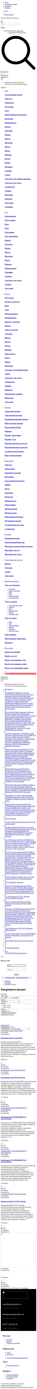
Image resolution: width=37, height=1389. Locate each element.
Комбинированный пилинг (16, 419)
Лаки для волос (11, 330)
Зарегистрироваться (22, 977)
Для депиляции (11, 236)
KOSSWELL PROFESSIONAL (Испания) (19, 833)
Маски (7, 135)
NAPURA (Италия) (11, 877)
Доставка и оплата (13, 1365)
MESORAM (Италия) (18, 870)
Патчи (7, 159)
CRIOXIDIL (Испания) (12, 746)
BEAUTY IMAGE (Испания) (14, 716)
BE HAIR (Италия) (23, 714)
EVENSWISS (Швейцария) (21, 779)
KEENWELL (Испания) (26, 827)
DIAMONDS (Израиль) (12, 758)
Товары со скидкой (13, 1343)
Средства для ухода (13, 183)
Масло (7, 139)
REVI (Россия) (17, 903)
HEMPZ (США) (16, 808)
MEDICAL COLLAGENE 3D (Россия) (17, 859)
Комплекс (9, 119)
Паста (7, 358)
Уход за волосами (12, 585)
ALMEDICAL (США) (12, 702)
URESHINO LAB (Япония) (20, 935)
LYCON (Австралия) (18, 849)
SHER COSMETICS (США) (21, 914)
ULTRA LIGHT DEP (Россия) (15, 934)
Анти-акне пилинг (13, 411)
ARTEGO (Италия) (17, 707)
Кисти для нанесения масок (16, 668)
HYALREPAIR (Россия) (13, 813)
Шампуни (9, 398)
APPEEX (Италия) (20, 703)
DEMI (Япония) (29, 753)
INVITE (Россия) (10, 818)
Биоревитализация (13, 473)
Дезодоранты (10, 216)
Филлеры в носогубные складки (19, 546)
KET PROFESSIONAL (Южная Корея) (18, 829)
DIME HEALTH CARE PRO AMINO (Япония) (18, 759)
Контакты (10, 1354)
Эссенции (9, 207)
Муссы (7, 147)
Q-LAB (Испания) (11, 896)
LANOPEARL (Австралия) (19, 843)
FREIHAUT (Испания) (18, 790)
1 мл (7, 1005)
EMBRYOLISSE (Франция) (19, 774)
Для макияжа (10, 635)
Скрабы (8, 171)
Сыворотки (10, 187)
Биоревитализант (12, 538)
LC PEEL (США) (17, 845)
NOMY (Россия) (23, 877)
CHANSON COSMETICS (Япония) (17, 740)
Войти (16, 974)
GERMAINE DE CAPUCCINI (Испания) (18, 795)
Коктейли (9, 493)
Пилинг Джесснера (13, 435)
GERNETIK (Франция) (12, 797)
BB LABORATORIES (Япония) (15, 712)
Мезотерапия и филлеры (15, 639)
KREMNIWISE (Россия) (13, 834)
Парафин (9, 272)
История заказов (12, 1376)
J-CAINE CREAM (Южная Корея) (16, 822)
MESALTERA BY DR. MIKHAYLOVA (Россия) (20, 863)
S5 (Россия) (8, 909)
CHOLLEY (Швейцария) (13, 742)
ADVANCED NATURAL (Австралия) (17, 694)
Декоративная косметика (15, 115)
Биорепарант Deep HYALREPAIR (13, 1077)
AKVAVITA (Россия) (12, 698)
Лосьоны (8, 131)
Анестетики (10, 469)
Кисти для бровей (12, 652)
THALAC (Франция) (25, 928)
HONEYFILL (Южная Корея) (21, 810)
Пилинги (9, 167)
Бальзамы (9, 107)
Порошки (9, 366)
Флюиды (8, 199)
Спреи (7, 175)
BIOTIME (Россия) (27, 725)
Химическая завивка (14, 394)
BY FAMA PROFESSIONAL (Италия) (17, 729)
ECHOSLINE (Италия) (12, 769)
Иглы (7, 489)
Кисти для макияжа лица (16, 664)
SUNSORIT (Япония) (18, 923)
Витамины (9, 477)
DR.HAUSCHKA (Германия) (14, 764)
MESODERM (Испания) (19, 866)
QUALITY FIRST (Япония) (14, 898)
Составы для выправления (16, 370)
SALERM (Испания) (20, 909)
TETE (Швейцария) (11, 928)
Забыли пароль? (10, 977)
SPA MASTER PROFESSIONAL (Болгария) (19, 918)
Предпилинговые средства (16, 447)
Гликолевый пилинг (13, 415)
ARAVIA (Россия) (21, 705)
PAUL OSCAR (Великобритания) (16, 886)
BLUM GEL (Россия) (12, 726)
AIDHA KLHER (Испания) (21, 696)
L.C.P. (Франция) (10, 840)
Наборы (8, 155)
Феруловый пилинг (13, 455)
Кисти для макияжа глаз (15, 660)
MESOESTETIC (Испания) (14, 868)
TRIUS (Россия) (10, 930)
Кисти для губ (11, 656)
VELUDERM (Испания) (13, 941)
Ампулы (8, 99)
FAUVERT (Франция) (17, 787)
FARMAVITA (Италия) (12, 785)
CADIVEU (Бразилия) (12, 733)
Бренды (9, 1341)
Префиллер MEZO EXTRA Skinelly (13, 1201)
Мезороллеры (11, 513)
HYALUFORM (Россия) (20, 815)
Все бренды (9, 689)
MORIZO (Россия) (26, 873)
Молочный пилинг (13, 427)
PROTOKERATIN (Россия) (24, 893)
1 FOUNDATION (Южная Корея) (16, 953)
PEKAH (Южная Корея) (26, 888)
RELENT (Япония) (11, 902)
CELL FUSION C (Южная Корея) (24, 739)
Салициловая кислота (14, 525)
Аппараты (9, 103)
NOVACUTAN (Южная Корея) (21, 879)
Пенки (7, 163)
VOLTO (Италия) (27, 941)
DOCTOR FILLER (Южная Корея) (22, 762)
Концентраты (10, 123)
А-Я (6, 951)
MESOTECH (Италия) (19, 872)
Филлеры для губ (12, 550)
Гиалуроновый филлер (15, 542)
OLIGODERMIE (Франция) (14, 882)
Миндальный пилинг (14, 423)
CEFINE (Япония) (17, 737)
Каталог (9, 1339)
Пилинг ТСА (10, 439)
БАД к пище (10, 220)
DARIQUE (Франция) (12, 749)
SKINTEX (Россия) (23, 918)
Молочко (9, 143)
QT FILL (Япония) (23, 896)
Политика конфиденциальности (17, 1358)
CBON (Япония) (17, 735)
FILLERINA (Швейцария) (19, 788)
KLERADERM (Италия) (21, 831)
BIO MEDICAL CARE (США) (21, 723)
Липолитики (10, 505)
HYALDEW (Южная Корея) (25, 811)
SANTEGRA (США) (19, 912)
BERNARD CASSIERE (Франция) (16, 719)
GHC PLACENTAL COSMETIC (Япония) (19, 798)
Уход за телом (10, 618)
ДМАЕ (7, 485)
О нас (9, 1352)
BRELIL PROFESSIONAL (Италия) (15, 727)
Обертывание (10, 268)
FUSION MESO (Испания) (21, 792)
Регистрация (9, 14)
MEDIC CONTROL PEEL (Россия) (22, 857)
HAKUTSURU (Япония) (13, 804)
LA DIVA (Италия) (17, 841)
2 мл (7, 1007)
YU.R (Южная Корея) (12, 948)
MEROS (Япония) (17, 863)
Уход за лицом (11, 602)
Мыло (7, 151)
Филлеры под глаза (13, 554)
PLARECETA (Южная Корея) (21, 891)
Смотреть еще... (14, 598)
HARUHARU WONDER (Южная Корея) (18, 805)
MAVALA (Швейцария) (19, 854)
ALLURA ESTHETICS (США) (21, 700)
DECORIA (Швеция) (17, 753)
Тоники (8, 191)
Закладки (10, 1378)
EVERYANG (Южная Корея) (14, 781)
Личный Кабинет (12, 1375)
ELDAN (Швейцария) (19, 771)
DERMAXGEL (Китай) (20, 756)
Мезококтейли (11, 509)
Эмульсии (9, 203)
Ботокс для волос (12, 302)
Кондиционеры (11, 314)
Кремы (8, 127)
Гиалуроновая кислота (14, 481)
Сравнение (5, 1025)
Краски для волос (12, 322)
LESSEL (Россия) (18, 847)
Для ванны (9, 232)
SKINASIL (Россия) (17, 916)
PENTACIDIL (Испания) (13, 889)
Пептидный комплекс (14, 517)
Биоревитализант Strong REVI (12, 1038)
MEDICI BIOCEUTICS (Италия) (16, 861)
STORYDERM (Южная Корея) (15, 921)
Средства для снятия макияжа (18, 179)
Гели (7, 111)
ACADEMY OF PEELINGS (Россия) (17, 693)
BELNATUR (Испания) (23, 717)
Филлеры (9, 195)
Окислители (10, 354)
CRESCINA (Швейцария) (20, 744)
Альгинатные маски (13, 95)
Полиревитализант (13, 521)
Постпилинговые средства (16, 443)
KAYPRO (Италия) (11, 827)
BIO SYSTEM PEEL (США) (20, 724)
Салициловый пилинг (14, 451)
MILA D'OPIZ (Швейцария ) (18, 872)
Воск (7, 224)
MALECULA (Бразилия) (13, 852)
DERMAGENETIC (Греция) (14, 755)
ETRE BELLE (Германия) (13, 778)
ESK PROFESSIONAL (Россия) (21, 776)
